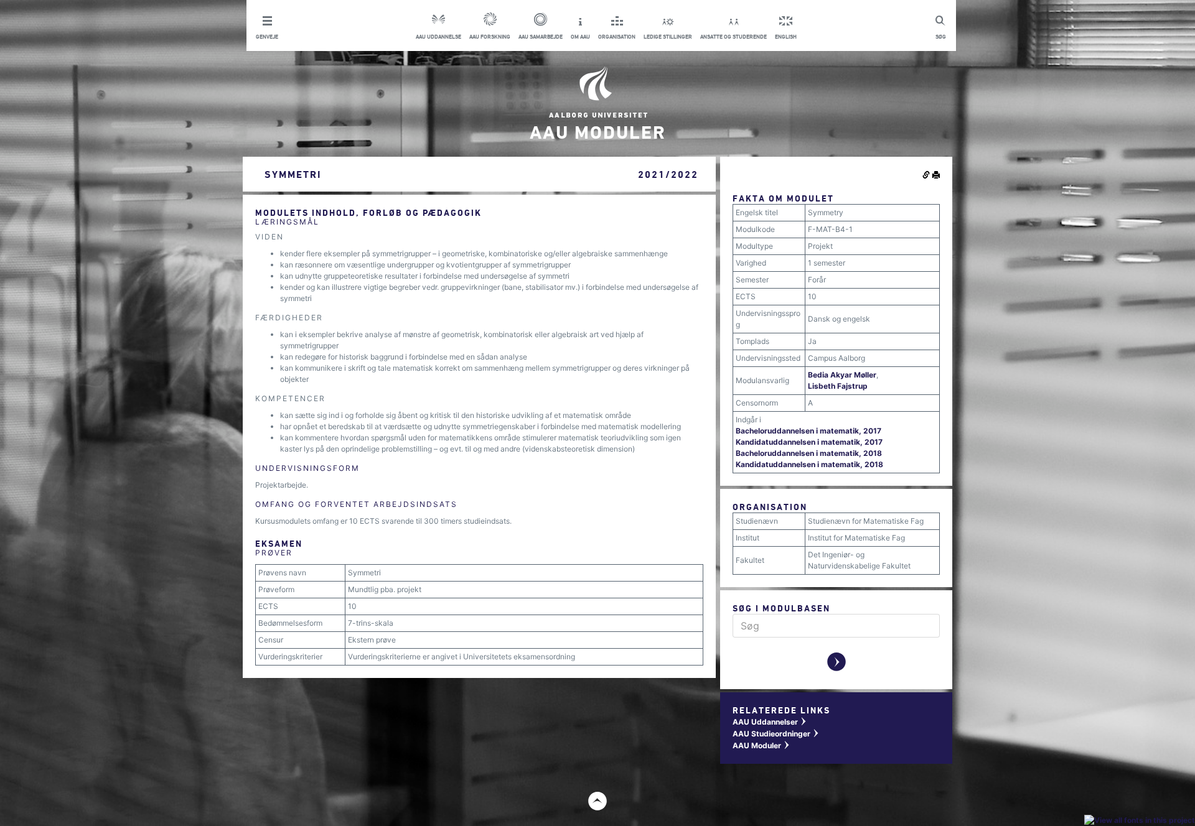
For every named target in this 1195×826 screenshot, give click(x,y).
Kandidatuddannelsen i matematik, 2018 (809, 464)
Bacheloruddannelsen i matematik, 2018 (809, 453)
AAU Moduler (761, 745)
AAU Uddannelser (770, 721)
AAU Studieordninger (776, 733)
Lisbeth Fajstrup (838, 386)
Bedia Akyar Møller (842, 374)
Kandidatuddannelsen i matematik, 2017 (809, 442)
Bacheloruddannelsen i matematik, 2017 (808, 430)
